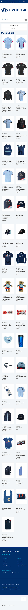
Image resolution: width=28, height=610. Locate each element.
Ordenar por (13, 25)
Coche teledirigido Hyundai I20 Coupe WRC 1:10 (20, 456)
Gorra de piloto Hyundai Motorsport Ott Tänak (7, 217)
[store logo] (13, 10)
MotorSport (4, 53)
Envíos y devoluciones (21, 565)
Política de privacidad (6, 587)
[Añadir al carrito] (8, 48)
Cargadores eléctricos (8, 567)
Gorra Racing (19, 427)
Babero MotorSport (7, 508)
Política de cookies (15, 587)
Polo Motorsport (20, 403)
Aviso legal (17, 584)
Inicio (4, 561)
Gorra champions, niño (21, 376)
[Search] (23, 599)
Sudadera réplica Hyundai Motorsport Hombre (21, 271)
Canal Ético (17, 589)
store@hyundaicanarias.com (16, 572)
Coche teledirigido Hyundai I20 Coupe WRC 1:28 (20, 326)
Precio (13, 28)
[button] (11, 48)
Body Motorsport (6, 454)
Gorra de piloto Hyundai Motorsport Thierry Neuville (21, 189)
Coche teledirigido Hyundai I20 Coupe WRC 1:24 (6, 326)
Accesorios (5, 563)
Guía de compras (20, 561)
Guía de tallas (19, 563)
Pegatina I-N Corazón (7, 351)
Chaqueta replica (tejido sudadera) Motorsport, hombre (7, 109)
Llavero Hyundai (6, 403)
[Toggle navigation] (26, 19)
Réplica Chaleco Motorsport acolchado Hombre (7, 538)
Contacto (19, 567)
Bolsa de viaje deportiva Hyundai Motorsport (20, 510)
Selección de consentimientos (8, 589)
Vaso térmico (19, 351)
